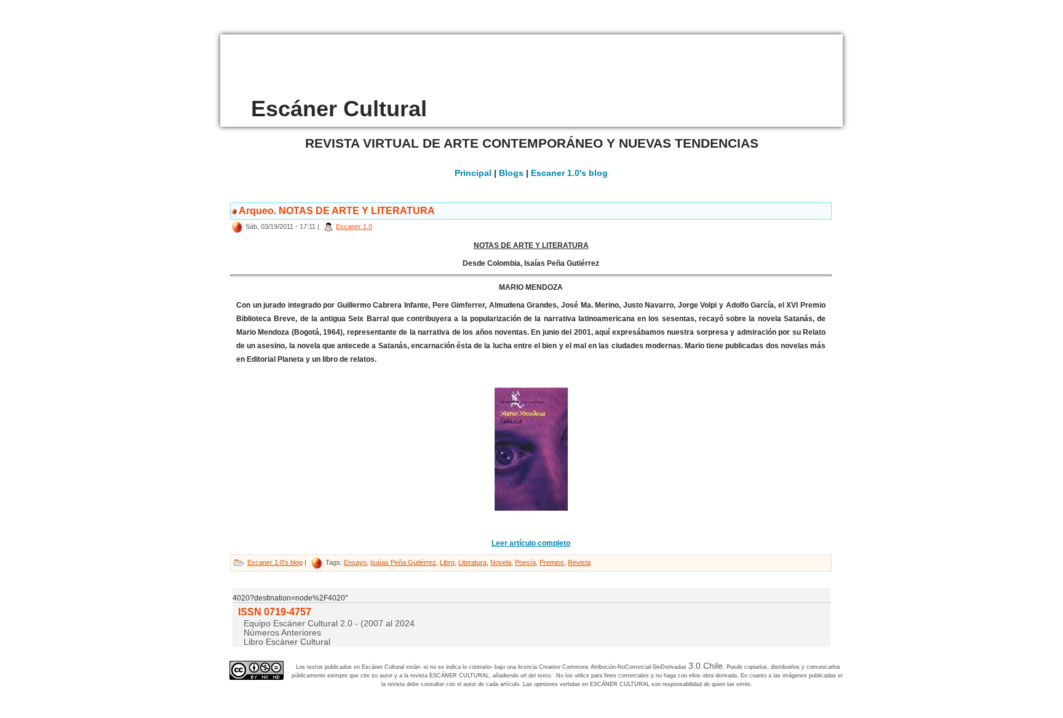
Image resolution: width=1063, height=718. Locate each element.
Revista (579, 562)
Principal (473, 173)
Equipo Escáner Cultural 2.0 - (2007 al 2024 (329, 623)
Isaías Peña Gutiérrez (403, 562)
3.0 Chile (705, 666)
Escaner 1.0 (354, 226)
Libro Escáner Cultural (287, 642)
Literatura (472, 562)
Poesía (525, 562)
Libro (447, 562)
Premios (551, 562)
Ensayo (355, 562)
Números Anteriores (282, 632)
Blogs (511, 173)
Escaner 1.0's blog (569, 173)
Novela (500, 562)
